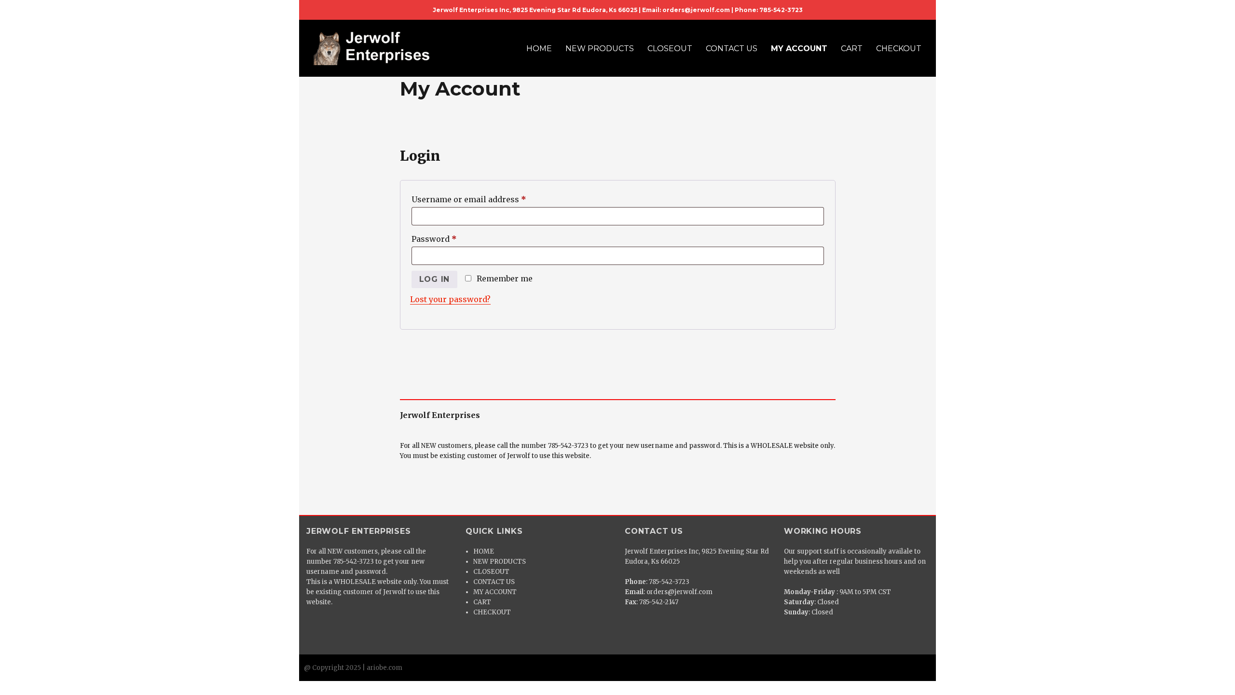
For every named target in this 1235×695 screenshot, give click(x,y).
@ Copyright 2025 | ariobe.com (353, 668)
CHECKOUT (898, 48)
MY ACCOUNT (799, 48)
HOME (539, 48)
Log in (434, 279)
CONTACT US (731, 48)
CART (852, 48)
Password (452, 239)
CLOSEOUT (669, 48)
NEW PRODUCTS (599, 48)
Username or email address (486, 199)
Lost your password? (450, 299)
